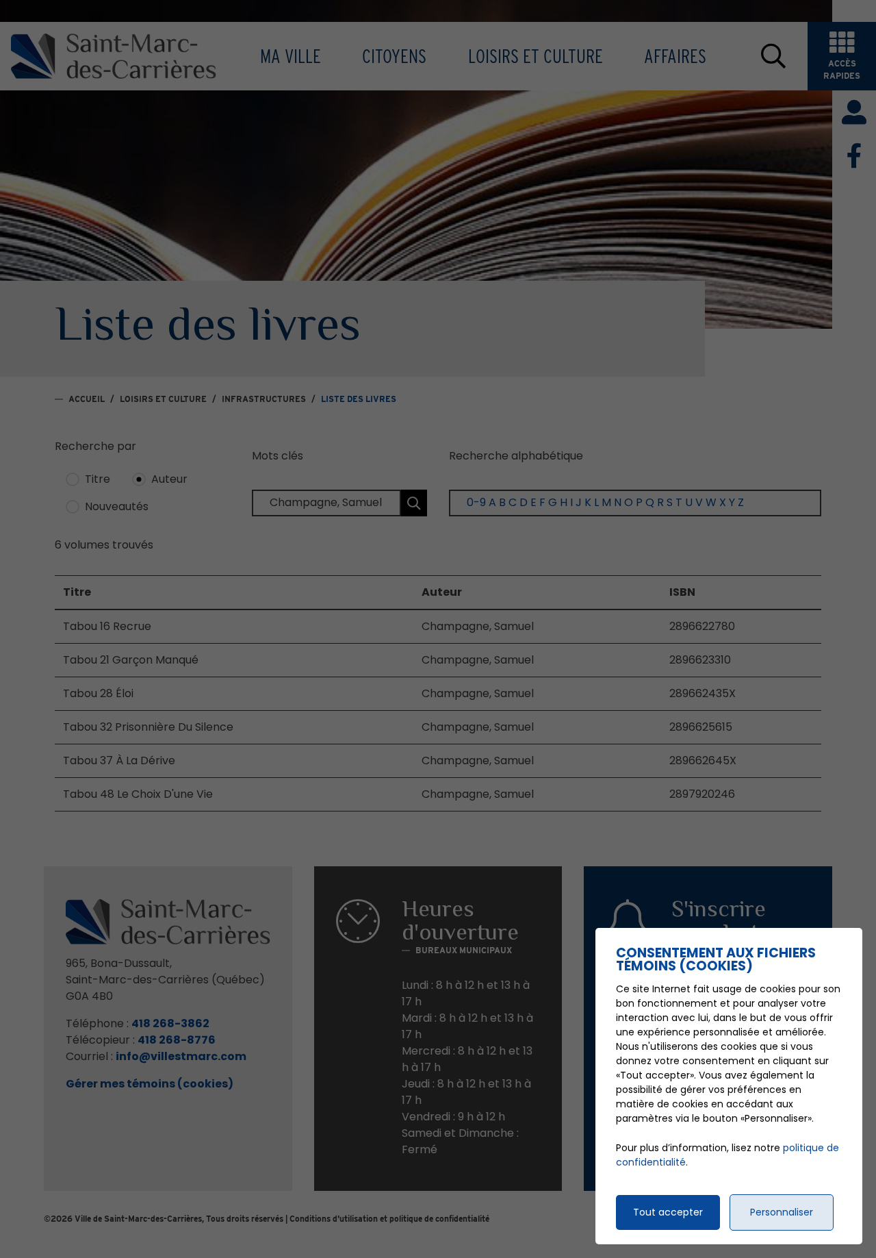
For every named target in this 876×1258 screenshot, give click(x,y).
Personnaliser (781, 1212)
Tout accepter (668, 1212)
